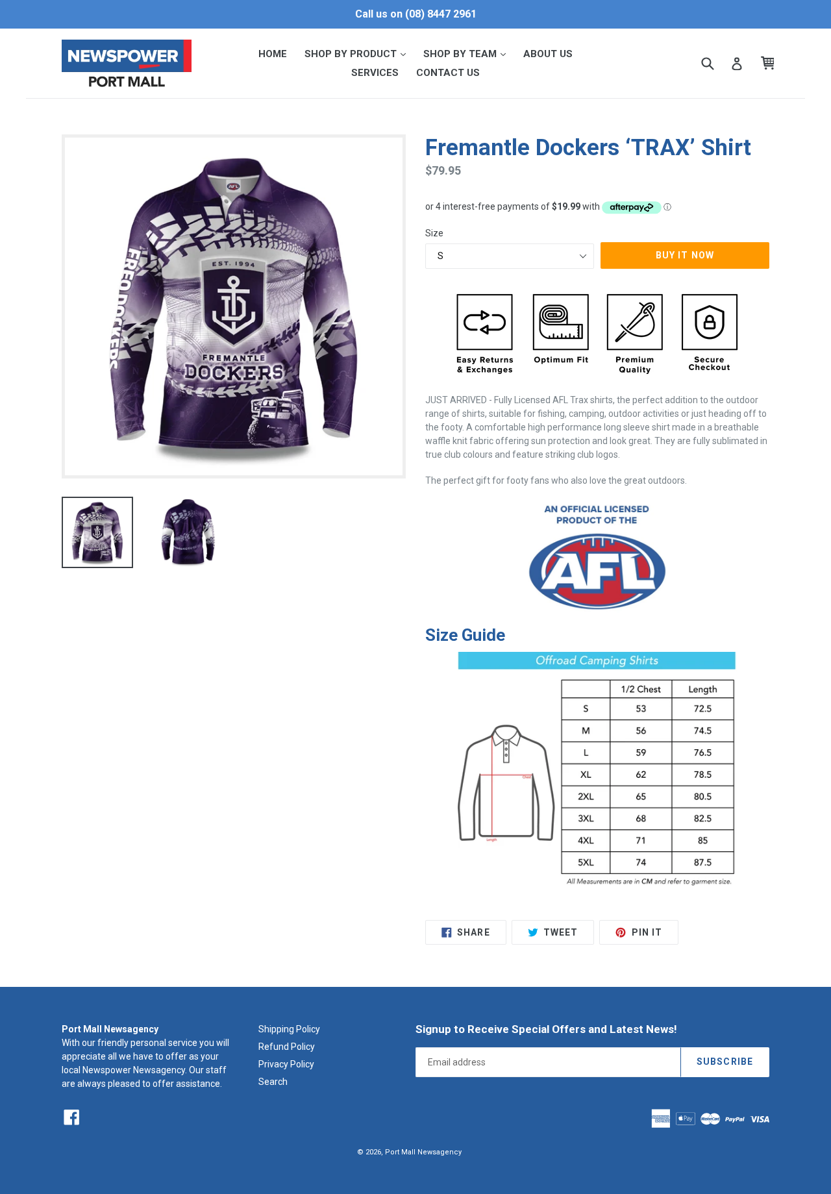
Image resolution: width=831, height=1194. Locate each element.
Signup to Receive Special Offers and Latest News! (546, 1029)
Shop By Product (359, 53)
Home (272, 54)
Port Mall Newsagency (423, 1152)
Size (434, 233)
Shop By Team (468, 53)
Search (273, 1081)
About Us (548, 54)
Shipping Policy (289, 1029)
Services (375, 73)
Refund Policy (286, 1046)
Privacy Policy (286, 1064)
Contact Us (448, 73)
